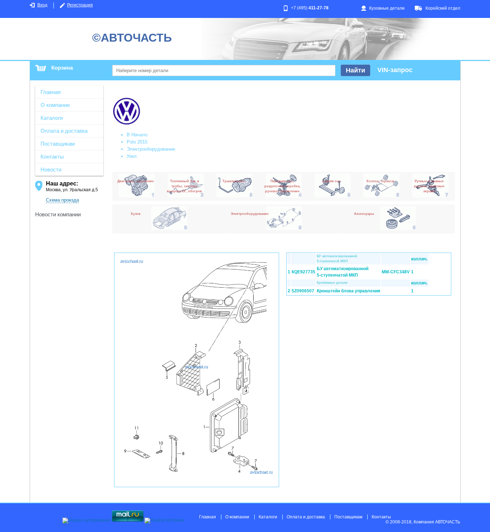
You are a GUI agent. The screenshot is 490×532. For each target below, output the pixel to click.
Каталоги (52, 118)
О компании (55, 105)
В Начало (137, 134)
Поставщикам (58, 144)
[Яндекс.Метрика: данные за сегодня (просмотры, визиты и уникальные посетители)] (164, 520)
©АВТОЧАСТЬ (132, 37)
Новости (51, 169)
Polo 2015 (137, 142)
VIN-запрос (395, 70)
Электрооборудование (151, 149)
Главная (51, 92)
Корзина (62, 68)
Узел (132, 156)
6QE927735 (303, 271)
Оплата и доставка (64, 131)
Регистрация (80, 5)
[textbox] (223, 70)
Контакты (52, 157)
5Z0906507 (303, 290)
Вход (42, 5)
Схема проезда (62, 200)
